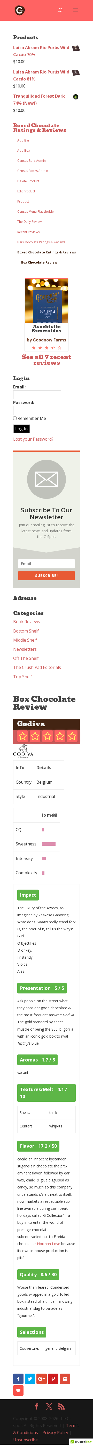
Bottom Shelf (26, 631)
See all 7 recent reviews (46, 360)
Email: (19, 387)
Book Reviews (26, 621)
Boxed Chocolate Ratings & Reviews (39, 128)
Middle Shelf (25, 640)
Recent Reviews (28, 232)
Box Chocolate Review (39, 262)
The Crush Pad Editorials (37, 667)
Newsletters (25, 649)
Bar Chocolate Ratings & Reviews (41, 242)
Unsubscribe (25, 1440)
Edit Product (26, 191)
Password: (23, 402)
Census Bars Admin (31, 160)
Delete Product (28, 181)
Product (23, 201)
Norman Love (48, 1243)
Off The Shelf (26, 658)
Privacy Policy (55, 1432)
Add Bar (23, 140)
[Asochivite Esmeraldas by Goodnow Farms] (46, 348)
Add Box (23, 150)
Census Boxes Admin (32, 171)
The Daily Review (29, 221)
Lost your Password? (33, 439)
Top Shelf (22, 677)
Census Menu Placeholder (36, 211)
